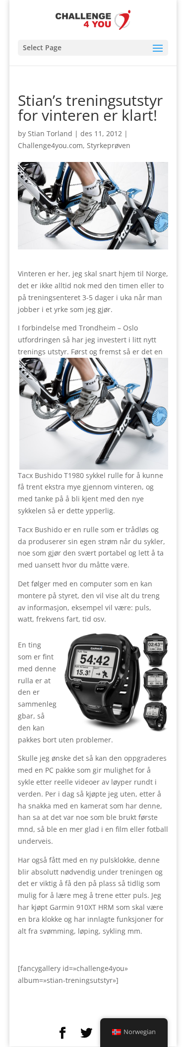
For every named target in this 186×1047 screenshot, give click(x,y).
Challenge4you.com (50, 145)
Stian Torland (50, 133)
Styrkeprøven (108, 145)
